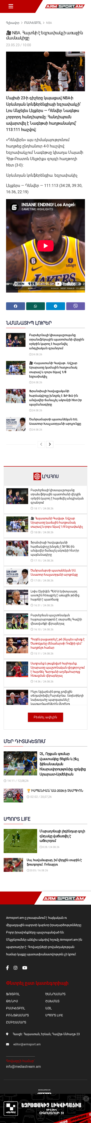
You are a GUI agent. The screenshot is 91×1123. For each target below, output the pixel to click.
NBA (49, 23)
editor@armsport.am (27, 1044)
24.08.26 (37, 354)
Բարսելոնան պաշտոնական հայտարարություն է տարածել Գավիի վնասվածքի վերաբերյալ (56, 619)
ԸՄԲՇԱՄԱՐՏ (16, 1022)
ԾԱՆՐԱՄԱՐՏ (55, 994)
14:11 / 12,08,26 (18, 780)
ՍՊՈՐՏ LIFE (54, 1015)
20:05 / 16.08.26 (38, 870)
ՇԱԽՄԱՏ (52, 1001)
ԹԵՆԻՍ (12, 1001)
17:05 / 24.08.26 (43, 580)
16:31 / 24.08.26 (43, 605)
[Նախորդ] (41, 444)
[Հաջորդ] (49, 444)
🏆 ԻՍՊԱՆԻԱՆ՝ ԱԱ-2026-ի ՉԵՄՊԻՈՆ (55, 790)
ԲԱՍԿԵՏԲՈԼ (32, 23)
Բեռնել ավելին (45, 717)
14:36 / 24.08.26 (43, 681)
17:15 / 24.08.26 (43, 560)
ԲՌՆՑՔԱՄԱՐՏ (17, 1015)
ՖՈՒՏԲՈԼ (12, 994)
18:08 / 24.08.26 (43, 532)
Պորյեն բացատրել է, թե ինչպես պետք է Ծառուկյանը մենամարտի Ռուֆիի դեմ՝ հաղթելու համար (58, 643)
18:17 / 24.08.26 (43, 508)
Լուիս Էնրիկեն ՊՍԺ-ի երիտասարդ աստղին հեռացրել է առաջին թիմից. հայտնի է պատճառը (55, 595)
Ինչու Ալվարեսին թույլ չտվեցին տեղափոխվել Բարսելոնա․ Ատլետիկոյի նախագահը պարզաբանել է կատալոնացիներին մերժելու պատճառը (57, 700)
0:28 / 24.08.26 (50, 847)
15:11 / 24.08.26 (43, 653)
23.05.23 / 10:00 (18, 45)
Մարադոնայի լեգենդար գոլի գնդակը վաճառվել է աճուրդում (62, 836)
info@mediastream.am (23, 1066)
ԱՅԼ (48, 1008)
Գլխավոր (12, 23)
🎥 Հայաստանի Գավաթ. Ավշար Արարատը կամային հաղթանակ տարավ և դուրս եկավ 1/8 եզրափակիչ (57, 522)
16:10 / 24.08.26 (43, 629)
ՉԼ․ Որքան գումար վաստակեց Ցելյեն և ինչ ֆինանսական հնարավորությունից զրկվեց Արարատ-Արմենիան (63, 764)
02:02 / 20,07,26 (41, 797)
